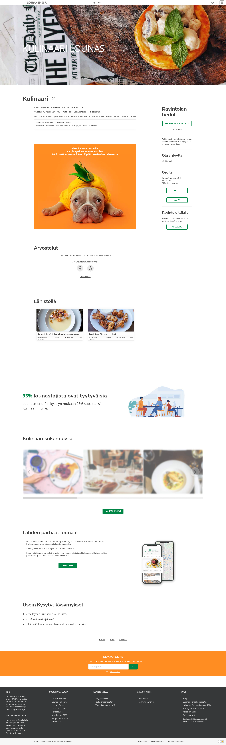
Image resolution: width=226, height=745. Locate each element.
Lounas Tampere (59, 702)
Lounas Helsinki (59, 698)
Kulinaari (123, 639)
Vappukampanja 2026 (105, 705)
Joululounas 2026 (59, 715)
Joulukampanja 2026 (104, 702)
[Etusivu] (37, 2)
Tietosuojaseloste (115, 672)
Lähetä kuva (85, 276)
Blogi (185, 698)
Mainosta (143, 698)
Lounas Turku (58, 705)
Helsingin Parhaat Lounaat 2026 (197, 705)
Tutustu (68, 565)
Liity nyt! (179, 221)
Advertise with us (147, 702)
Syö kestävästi (189, 715)
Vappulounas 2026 (60, 718)
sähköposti (167, 161)
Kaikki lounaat (189, 711)
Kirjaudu (177, 227)
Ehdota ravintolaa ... (14, 733)
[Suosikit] (212, 3)
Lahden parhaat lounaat (47, 541)
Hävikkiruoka (58, 711)
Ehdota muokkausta (177, 123)
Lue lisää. (68, 122)
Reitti (177, 190)
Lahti (177, 200)
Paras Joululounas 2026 (193, 708)
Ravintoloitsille (177, 129)
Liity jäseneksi (101, 698)
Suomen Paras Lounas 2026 (195, 702)
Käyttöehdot (142, 741)
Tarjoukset (56, 721)
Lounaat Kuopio (59, 708)
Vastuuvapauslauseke (176, 741)
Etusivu (102, 639)
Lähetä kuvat (113, 511)
